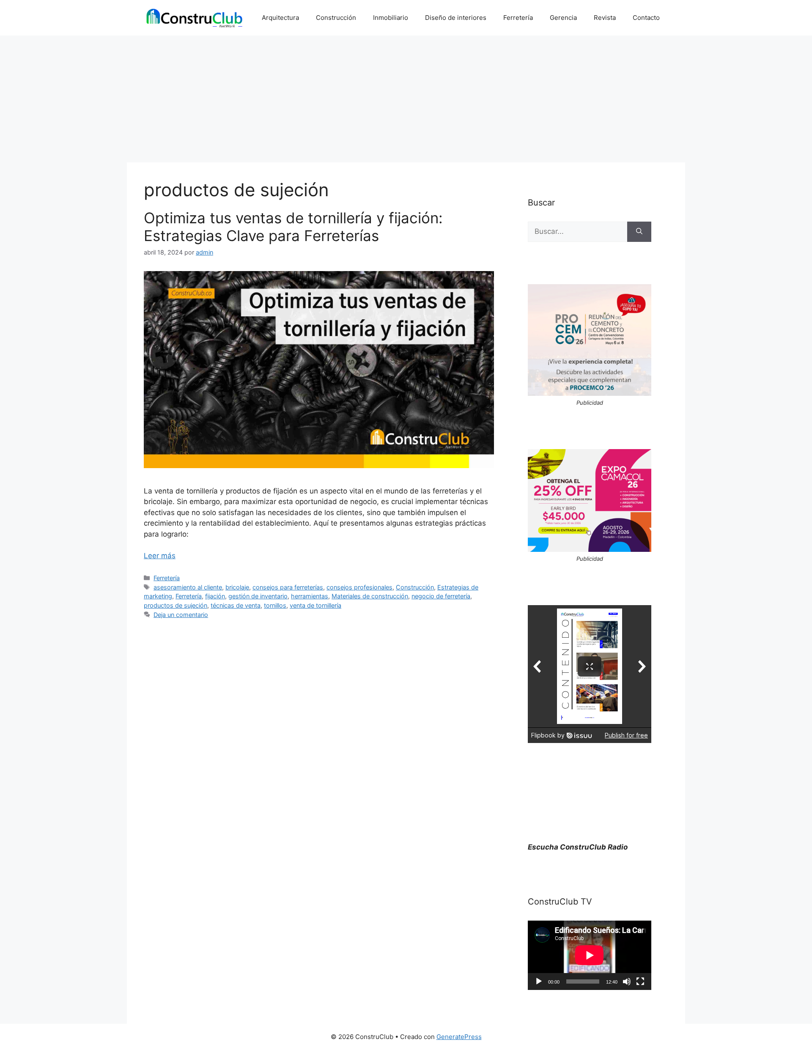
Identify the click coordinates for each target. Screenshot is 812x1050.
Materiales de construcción (370, 596)
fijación (215, 596)
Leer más (160, 555)
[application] (589, 955)
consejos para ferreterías (287, 587)
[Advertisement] (406, 99)
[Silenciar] (627, 981)
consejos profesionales (359, 587)
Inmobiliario (390, 18)
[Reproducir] (539, 981)
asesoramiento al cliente (188, 587)
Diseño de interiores (455, 18)
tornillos (275, 605)
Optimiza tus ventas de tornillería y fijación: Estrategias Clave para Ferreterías (293, 226)
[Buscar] (639, 232)
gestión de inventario (258, 596)
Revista (605, 18)
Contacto (646, 18)
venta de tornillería (315, 605)
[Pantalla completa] (640, 981)
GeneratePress (459, 1037)
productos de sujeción (175, 605)
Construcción (336, 18)
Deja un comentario (181, 614)
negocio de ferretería (440, 596)
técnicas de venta (236, 605)
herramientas (309, 596)
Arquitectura (280, 18)
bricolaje (237, 587)
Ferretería (518, 18)
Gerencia (563, 18)
